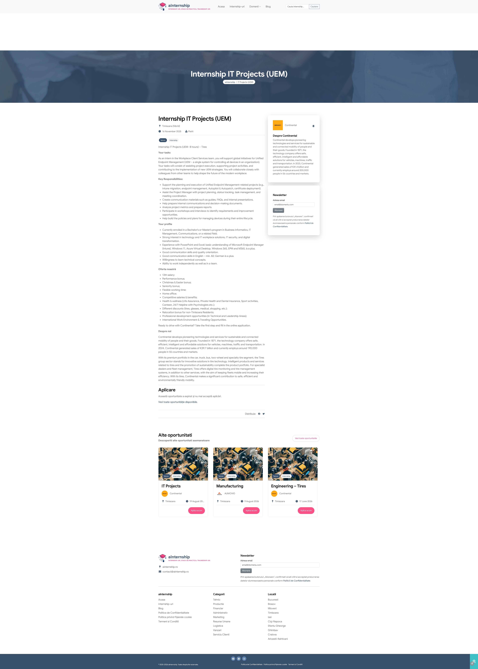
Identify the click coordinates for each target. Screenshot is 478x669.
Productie (218, 604)
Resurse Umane (221, 621)
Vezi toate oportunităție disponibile (177, 402)
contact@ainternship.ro (176, 571)
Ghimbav (273, 630)
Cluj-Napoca (275, 621)
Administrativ (220, 612)
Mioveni (272, 608)
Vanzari (217, 630)
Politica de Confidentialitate (173, 612)
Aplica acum (196, 510)
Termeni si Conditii (168, 621)
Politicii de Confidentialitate (296, 580)
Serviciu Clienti (221, 634)
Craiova (272, 634)
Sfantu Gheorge (277, 625)
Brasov (271, 604)
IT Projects (171, 486)
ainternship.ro (170, 566)
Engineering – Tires (288, 486)
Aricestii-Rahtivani (278, 638)
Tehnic (162, 140)
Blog (268, 6)
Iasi (269, 617)
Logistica (218, 625)
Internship (173, 140)
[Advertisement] (239, 31)
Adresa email (279, 200)
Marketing (218, 617)
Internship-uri (237, 6)
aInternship (230, 82)
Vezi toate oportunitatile (306, 438)
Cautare (314, 6)
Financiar (218, 608)
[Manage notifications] (472, 664)
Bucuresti (273, 599)
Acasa (221, 6)
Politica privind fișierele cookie (175, 617)
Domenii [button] (254, 6)
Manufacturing (229, 486)
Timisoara (273, 612)
